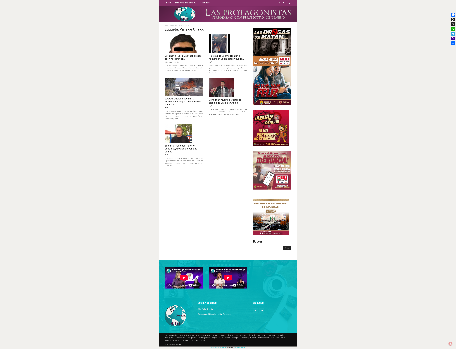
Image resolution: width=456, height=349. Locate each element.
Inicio (168, 3)
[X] (453, 24)
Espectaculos (180, 338)
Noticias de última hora (266, 338)
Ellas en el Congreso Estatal (237, 335)
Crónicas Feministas (203, 335)
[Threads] (453, 19)
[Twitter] (279, 3)
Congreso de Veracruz (186, 335)
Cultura (214, 335)
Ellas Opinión (191, 338)
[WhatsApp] (453, 29)
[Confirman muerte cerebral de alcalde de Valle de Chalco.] (228, 87)
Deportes (222, 335)
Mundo (227, 338)
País (277, 338)
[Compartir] (453, 43)
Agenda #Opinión (171, 335)
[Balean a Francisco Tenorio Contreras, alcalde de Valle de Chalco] (184, 133)
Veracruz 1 (176, 340)
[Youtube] (283, 3)
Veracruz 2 (186, 340)
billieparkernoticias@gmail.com (220, 314)
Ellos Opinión (169, 338)
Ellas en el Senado (254, 335)
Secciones (204, 3)
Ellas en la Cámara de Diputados (273, 335)
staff (210, 62)
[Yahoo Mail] (453, 38)
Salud (283, 338)
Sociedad (168, 340)
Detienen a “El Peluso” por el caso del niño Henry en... (183, 57)
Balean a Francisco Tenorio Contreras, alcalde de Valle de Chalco (181, 148)
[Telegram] (453, 33)
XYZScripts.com (240, 348)
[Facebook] (453, 14)
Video (203, 340)
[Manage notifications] (450, 344)
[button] (288, 3)
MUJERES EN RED (217, 338)
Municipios (235, 338)
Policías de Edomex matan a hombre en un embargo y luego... (226, 57)
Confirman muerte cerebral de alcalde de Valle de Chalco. (225, 101)
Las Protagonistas (204, 338)
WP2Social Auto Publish (218, 348)
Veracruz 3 (195, 340)
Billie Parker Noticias (172, 62)
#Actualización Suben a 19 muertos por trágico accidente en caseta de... (183, 101)
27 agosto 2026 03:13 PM (185, 3)
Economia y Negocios (249, 338)
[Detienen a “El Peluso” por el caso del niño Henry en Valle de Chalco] (184, 43)
